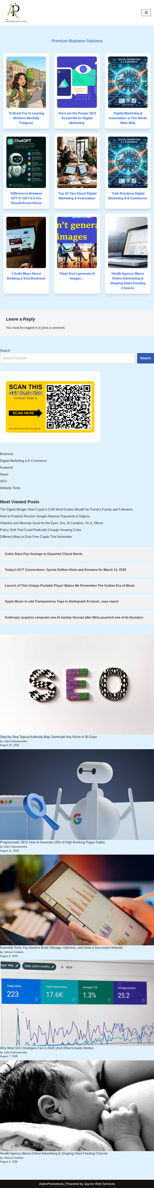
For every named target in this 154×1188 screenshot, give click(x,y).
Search (5, 350)
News (4, 474)
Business (6, 454)
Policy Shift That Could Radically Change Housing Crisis (40, 530)
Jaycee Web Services (99, 1184)
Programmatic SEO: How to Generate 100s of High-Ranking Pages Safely (52, 842)
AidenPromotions (51, 1184)
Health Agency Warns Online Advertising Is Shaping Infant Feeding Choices (128, 281)
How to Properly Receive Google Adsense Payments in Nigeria (45, 516)
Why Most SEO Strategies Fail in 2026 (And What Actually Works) (46, 1048)
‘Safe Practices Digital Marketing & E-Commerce (127, 196)
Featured (6, 467)
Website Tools (10, 488)
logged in (31, 327)
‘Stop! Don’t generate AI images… (77, 276)
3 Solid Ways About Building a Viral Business (26, 276)
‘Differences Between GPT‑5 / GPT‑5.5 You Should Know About (26, 198)
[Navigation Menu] (146, 12)
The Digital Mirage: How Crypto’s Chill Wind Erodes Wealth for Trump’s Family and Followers (66, 509)
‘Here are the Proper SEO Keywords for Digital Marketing (77, 118)
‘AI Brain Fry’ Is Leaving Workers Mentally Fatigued (26, 118)
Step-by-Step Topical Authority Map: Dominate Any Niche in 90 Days (48, 737)
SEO (3, 481)
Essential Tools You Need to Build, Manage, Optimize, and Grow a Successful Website (61, 947)
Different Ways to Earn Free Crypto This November (36, 536)
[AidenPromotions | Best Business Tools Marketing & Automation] (15, 12)
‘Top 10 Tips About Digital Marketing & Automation (77, 196)
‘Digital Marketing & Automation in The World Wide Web (128, 118)
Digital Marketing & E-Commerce (23, 460)
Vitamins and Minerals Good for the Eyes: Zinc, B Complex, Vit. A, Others (51, 523)
